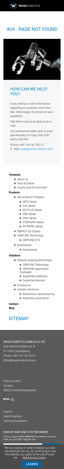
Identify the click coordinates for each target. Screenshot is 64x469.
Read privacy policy (34, 457)
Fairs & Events (11, 381)
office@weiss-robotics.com (19, 360)
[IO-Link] (8, 400)
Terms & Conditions (15, 421)
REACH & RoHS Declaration (19, 390)
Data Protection (12, 416)
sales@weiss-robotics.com (36, 149)
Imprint (7, 411)
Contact (8, 385)
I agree (32, 464)
